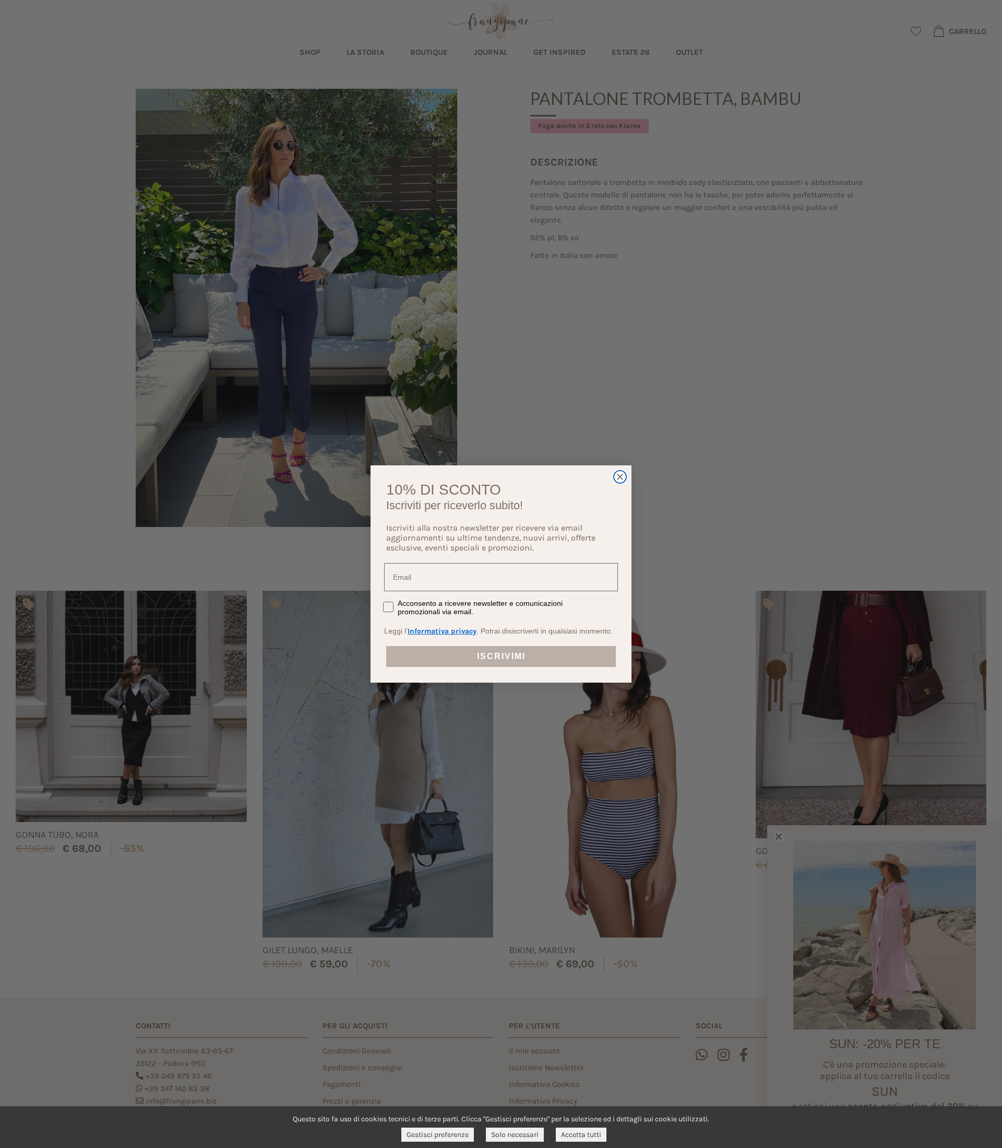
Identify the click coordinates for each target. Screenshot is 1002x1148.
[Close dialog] (620, 477)
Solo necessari (515, 1134)
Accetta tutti (581, 1134)
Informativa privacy (442, 631)
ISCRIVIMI (501, 656)
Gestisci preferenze (438, 1134)
